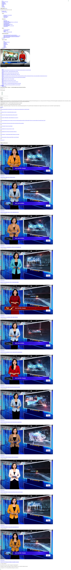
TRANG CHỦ (4, 11)
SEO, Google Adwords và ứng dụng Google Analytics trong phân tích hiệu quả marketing (12, 123)
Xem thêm (1, 107)
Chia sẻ (1, 99)
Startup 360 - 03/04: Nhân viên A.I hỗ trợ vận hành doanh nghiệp (9, 282)
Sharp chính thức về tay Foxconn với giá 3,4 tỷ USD (7, 128)
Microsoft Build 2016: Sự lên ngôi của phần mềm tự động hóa (8, 131)
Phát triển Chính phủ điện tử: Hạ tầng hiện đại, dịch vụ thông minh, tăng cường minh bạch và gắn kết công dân (14, 109)
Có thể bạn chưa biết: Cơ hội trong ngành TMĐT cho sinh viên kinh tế (9, 137)
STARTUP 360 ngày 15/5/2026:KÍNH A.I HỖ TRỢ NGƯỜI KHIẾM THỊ (10, 247)
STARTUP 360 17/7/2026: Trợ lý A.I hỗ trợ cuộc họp (7, 177)
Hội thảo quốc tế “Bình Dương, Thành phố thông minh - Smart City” (9, 117)
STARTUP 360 (2, 85)
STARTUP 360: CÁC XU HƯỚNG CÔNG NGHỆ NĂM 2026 (9, 317)
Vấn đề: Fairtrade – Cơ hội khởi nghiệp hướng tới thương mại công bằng (9, 134)
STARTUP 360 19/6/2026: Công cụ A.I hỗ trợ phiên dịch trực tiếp (9, 212)
